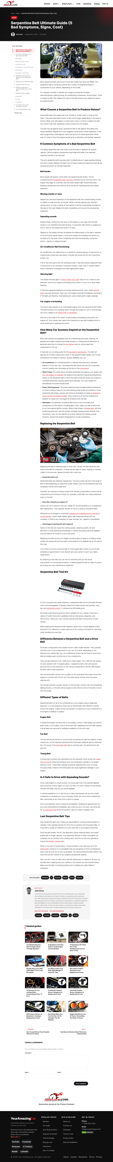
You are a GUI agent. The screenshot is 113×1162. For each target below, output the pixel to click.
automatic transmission (78, 352)
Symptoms (87, 4)
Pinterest (57, 877)
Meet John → (15, 1137)
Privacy (99, 1157)
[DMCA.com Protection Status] (87, 1132)
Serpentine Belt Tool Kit (22, 84)
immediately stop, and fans (63, 180)
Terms (91, 1157)
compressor (84, 368)
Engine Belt (18, 96)
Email (72, 877)
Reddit (65, 877)
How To (105, 4)
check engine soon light (70, 279)
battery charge (54, 841)
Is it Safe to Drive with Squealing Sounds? (22, 105)
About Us (66, 1121)
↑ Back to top (18, 113)
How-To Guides (48, 1150)
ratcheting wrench (54, 608)
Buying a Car (47, 1142)
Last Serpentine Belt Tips (23, 109)
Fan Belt (17, 99)
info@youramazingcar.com (91, 1129)
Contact (73, 1157)
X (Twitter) (27, 1146)
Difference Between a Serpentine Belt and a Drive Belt (24, 89)
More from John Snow (41, 911)
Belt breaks (18, 58)
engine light (44, 849)
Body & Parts (67, 4)
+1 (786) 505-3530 (88, 1123)
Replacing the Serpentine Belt (24, 81)
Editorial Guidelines (70, 1142)
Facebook (45, 877)
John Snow (19, 34)
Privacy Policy (68, 1138)
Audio (55, 4)
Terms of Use (68, 1134)
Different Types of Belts (22, 93)
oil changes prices (49, 810)
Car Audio (46, 1126)
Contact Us (67, 1126)
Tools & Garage (48, 1138)
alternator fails (61, 745)
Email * (59, 1072)
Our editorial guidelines (57, 911)
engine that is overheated (67, 313)
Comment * (28, 1053)
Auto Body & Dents (50, 1130)
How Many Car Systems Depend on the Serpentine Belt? (23, 77)
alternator (90, 408)
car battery (70, 344)
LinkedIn (38, 915)
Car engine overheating (22, 73)
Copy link (79, 877)
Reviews (47, 4)
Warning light (19, 70)
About (66, 1157)
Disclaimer (67, 1130)
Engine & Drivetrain (50, 1134)
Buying (96, 4)
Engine (18, 13)
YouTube (46, 915)
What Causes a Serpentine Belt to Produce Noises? (24, 50)
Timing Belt (18, 102)
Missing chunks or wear (22, 61)
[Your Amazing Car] (11, 2)
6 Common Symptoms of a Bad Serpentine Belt (23, 55)
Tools (78, 4)
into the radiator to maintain (52, 375)
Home (12, 13)
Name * (27, 1072)
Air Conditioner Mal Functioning (24, 67)
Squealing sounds (20, 64)
